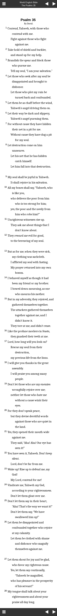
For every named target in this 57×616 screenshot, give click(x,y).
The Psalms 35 (28, 5)
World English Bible (29, 2)
